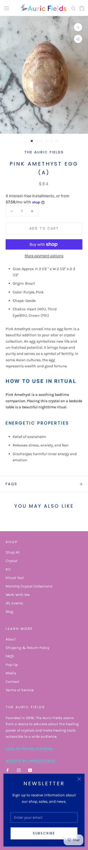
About (11, 639)
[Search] (73, 8)
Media (11, 673)
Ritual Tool (15, 577)
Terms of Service (20, 690)
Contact (12, 681)
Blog (9, 611)
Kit (8, 569)
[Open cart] (82, 8)
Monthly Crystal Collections (29, 586)
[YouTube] (30, 770)
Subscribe (44, 833)
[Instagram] (19, 770)
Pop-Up (12, 664)
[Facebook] (7, 770)
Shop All (12, 552)
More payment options (44, 255)
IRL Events (14, 603)
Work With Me (18, 594)
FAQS (11, 483)
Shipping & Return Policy (27, 647)
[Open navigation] (6, 8)
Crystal (11, 561)
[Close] (79, 779)
